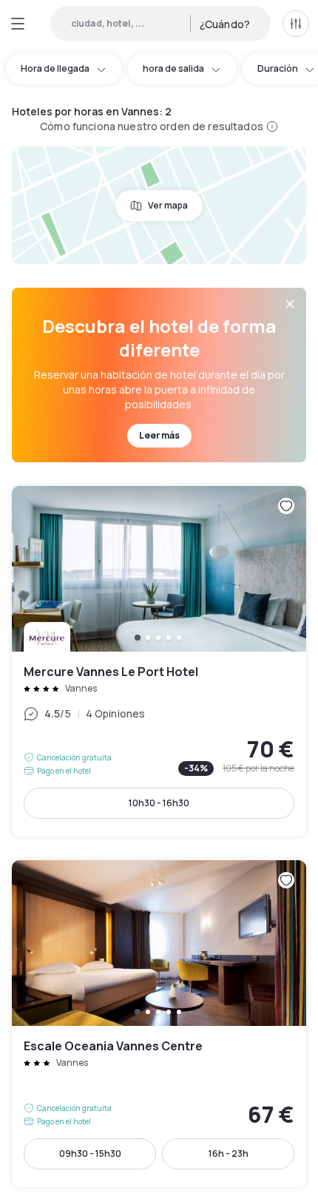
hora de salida (173, 68)
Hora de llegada (55, 68)
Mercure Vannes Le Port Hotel (159, 661)
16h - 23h (228, 1153)
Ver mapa (168, 205)
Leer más (159, 435)
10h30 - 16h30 (159, 803)
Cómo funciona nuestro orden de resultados (151, 126)
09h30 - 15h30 (90, 1153)
